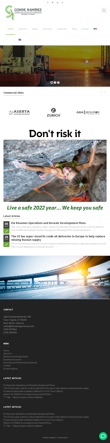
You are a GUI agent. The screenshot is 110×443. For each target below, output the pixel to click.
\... (91, 230)
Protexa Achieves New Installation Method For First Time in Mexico (33, 391)
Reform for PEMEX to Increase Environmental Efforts (27, 394)
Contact (85, 29)
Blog (74, 29)
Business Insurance (12, 359)
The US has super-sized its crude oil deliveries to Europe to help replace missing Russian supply (46, 388)
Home (10, 29)
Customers (62, 29)
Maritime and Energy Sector (15, 356)
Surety (35, 29)
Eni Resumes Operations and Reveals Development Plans (48, 223)
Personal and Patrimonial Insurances (20, 362)
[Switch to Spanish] (95, 28)
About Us (22, 29)
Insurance (47, 29)
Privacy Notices (10, 368)
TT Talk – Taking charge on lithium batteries (23, 397)
